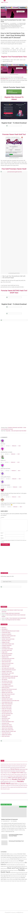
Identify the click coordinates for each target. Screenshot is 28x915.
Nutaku (10, 779)
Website (2, 537)
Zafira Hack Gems (6, 736)
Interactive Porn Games (20, 771)
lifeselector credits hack (21, 774)
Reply (19, 445)
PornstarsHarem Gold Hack (13, 27)
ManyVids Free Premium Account (9, 689)
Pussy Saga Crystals (20, 783)
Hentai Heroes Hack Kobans (9, 771)
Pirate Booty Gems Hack (7, 702)
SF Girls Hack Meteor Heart (8, 721)
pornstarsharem (4, 27)
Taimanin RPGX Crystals (7, 726)
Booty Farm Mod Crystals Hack (8, 635)
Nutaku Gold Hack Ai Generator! (12, 613)
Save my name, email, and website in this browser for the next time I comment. (13, 541)
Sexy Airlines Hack (6, 718)
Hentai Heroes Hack (6, 661)
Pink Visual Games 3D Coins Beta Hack (10, 700)
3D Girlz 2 (4, 627)
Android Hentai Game (4, 764)
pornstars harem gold (16, 26)
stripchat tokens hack (14, 787)
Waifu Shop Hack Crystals (5, 788)
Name (2, 532)
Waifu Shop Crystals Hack (7, 729)
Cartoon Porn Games (12, 764)
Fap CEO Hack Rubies (6, 655)
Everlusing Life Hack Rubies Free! (16, 841)
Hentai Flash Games (6, 769)
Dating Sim (9, 765)
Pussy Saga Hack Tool (6, 710)
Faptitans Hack (5, 656)
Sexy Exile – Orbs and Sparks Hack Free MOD (16, 430)
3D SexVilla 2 (4, 629)
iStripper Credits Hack (7, 671)
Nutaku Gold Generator (13, 781)
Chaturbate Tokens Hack (20, 764)
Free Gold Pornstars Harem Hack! (14, 169)
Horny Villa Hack (5, 666)
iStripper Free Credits (17, 772)
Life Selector (4, 679)
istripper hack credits (6, 774)
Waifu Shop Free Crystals (22, 787)
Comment (2, 518)
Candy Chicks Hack (6, 637)
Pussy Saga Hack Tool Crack (9, 785)
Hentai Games (15, 769)
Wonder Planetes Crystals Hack (9, 731)
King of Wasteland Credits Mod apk (10, 676)
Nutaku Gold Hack (6, 697)
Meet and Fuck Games (7, 690)
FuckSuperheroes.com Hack (8, 658)
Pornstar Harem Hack (6, 707)
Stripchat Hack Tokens (7, 724)
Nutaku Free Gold (18, 779)
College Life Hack (5, 642)
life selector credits (13, 774)
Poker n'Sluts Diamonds (7, 703)
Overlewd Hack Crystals (7, 699)
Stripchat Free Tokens (6, 787)
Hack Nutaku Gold (13, 767)
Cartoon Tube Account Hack (8, 639)
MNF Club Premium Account (8, 694)
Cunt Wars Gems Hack (7, 650)
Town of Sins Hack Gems (7, 728)
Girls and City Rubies (6, 660)
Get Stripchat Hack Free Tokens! (13, 619)
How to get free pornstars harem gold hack (13, 25)
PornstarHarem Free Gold (6, 26)
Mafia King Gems (5, 687)
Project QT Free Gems (6, 708)
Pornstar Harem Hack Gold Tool (14, 134)
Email (2, 535)
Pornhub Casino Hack (6, 705)
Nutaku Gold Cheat (4, 781)
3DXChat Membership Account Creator (10, 631)
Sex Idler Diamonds (6, 715)
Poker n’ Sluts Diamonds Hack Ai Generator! (16, 618)
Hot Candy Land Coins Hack (8, 668)
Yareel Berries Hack (6, 733)
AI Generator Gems (6, 632)
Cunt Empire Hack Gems (7, 648)
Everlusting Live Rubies (7, 653)
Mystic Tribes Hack (6, 695)
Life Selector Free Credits (13, 776)
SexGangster (4, 716)
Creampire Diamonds (6, 645)
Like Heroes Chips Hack (7, 681)
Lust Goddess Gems (6, 684)
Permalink (14, 445)
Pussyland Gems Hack (7, 711)
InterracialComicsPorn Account (9, 669)
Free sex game (20, 765)
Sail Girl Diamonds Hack (7, 713)
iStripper (2, 772)
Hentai (18, 767)
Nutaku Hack (13, 783)
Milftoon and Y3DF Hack (7, 692)
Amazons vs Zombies (6, 634)
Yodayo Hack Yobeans (7, 734)
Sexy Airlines (16, 785)
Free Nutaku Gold (15, 765)
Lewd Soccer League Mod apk (8, 677)
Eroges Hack (4, 652)
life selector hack (21, 776)
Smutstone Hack (5, 723)
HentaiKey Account (6, 665)
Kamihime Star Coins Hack (8, 673)
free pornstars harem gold (13, 24)
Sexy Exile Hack (5, 720)
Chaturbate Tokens (6, 640)
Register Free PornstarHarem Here (14, 57)
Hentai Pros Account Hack (7, 663)
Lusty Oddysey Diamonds (7, 686)
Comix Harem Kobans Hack (8, 643)
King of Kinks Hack (6, 674)
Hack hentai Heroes (6, 767)
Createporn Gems (6, 647)
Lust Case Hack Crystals (7, 682)
